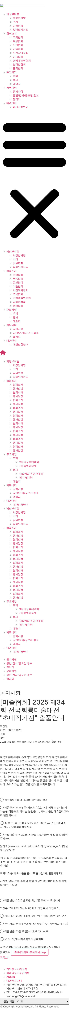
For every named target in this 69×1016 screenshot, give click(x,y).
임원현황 (18, 25)
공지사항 (18, 91)
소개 (15, 21)
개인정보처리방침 (16, 969)
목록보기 (5, 957)
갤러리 (17, 99)
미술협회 (18, 48)
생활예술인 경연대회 (31, 473)
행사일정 (18, 388)
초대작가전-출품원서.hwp (31, 952)
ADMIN (10, 976)
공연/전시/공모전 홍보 (26, 95)
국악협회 (18, 37)
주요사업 (11, 72)
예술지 (17, 83)
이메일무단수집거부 (18, 973)
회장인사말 (19, 18)
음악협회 (18, 68)
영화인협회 (19, 64)
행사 (15, 79)
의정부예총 (12, 14)
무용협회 (18, 41)
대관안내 (11, 103)
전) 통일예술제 (27, 465)
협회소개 (11, 33)
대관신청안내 (20, 107)
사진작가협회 (20, 52)
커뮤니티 (11, 87)
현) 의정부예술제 (29, 462)
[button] (34, 179)
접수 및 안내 (26, 477)
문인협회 (18, 45)
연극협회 (18, 56)
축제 (15, 76)
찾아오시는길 (20, 29)
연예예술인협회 (22, 60)
